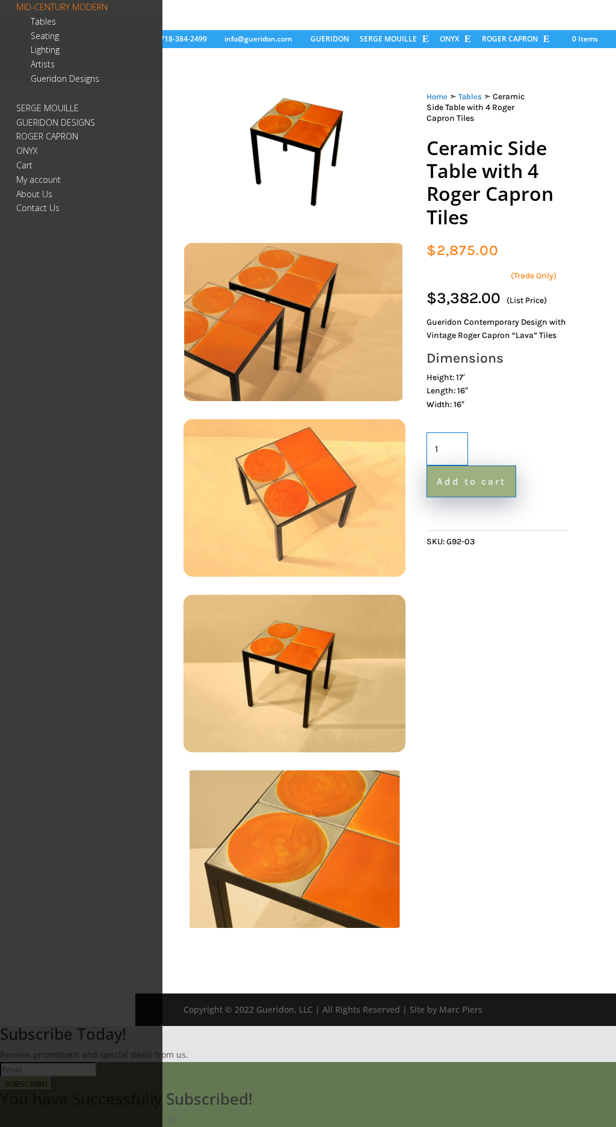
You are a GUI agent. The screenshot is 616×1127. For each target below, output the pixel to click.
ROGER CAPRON (510, 39)
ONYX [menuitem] (27, 150)
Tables (470, 96)
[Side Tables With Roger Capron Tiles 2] (294, 573)
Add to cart (471, 481)
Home (437, 96)
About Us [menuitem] (34, 194)
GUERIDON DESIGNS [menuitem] (55, 122)
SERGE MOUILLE (388, 39)
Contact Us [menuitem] (38, 207)
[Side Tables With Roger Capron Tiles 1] (294, 398)
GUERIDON (329, 39)
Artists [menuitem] (43, 64)
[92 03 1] (294, 221)
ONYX (449, 39)
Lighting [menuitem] (45, 49)
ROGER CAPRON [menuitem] (47, 136)
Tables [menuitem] (43, 21)
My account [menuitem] (38, 179)
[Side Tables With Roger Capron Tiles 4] (294, 924)
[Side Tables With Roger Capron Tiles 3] (294, 749)
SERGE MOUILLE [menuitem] (47, 108)
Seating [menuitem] (45, 35)
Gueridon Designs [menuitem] (65, 78)
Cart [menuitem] (24, 165)
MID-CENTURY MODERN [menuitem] (62, 7)
